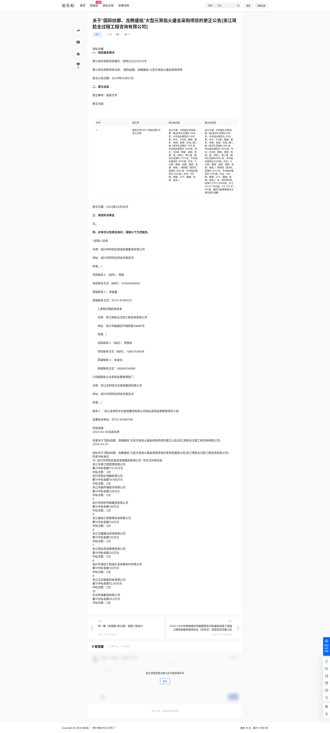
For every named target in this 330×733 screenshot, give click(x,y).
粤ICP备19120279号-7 (104, 727)
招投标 (94, 4)
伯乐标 (85, 727)
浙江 (97, 34)
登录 (248, 5)
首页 (82, 5)
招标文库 (108, 5)
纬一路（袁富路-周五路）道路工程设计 (120, 626)
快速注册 (261, 5)
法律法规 (123, 5)
